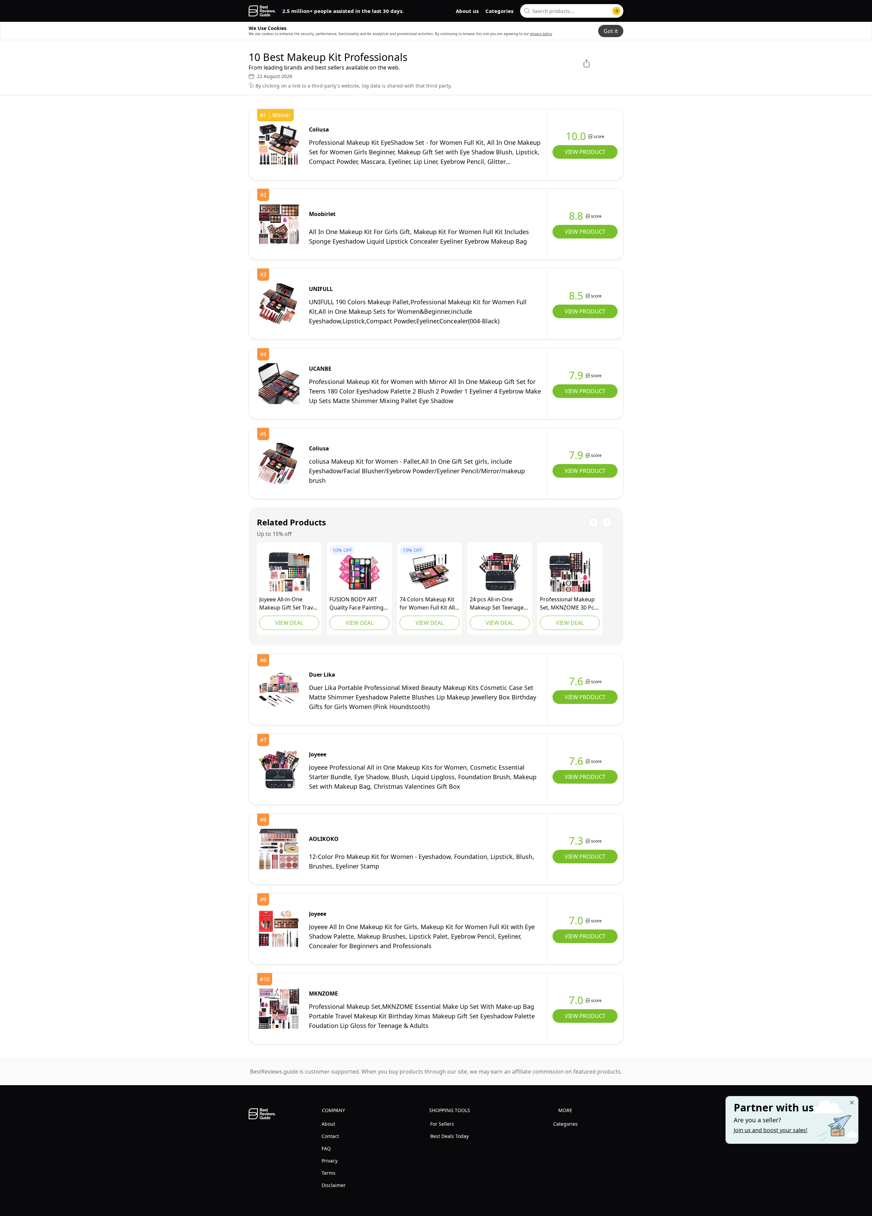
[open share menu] (586, 63)
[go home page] (262, 10)
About (328, 1124)
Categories (499, 10)
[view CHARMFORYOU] (429, 571)
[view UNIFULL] (279, 303)
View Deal (289, 623)
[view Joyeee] (289, 571)
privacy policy (541, 33)
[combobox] (572, 11)
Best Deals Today (449, 1136)
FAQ (326, 1148)
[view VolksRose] (499, 571)
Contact (330, 1136)
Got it (611, 31)
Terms (329, 1173)
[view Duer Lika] (279, 689)
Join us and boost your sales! (770, 1130)
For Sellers (442, 1124)
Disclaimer (334, 1185)
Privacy (330, 1160)
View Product (585, 152)
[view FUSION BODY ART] (359, 571)
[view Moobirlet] (279, 224)
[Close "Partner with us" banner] (852, 1102)
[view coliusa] (279, 144)
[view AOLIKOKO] (279, 849)
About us (467, 10)
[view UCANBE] (279, 383)
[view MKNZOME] (570, 571)
